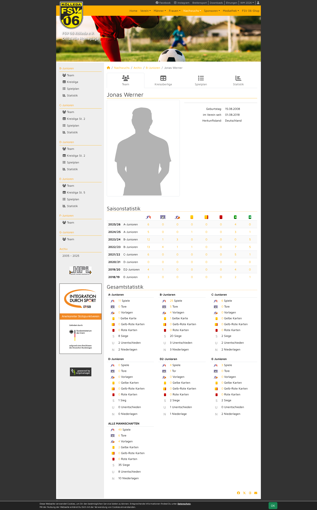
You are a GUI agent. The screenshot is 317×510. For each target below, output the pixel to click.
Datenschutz (184, 503)
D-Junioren (66, 142)
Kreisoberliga (163, 84)
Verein (144, 10)
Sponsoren (211, 10)
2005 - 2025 (70, 255)
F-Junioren (66, 215)
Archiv (63, 249)
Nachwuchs (191, 10)
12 (148, 239)
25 (171, 300)
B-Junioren (66, 68)
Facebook (165, 2)
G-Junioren (66, 232)
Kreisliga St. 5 (75, 192)
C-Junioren (66, 105)
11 (119, 300)
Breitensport (199, 2)
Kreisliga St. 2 (75, 118)
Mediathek (230, 10)
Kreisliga (72, 81)
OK (273, 505)
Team (70, 75)
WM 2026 (246, 2)
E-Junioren (66, 178)
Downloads (216, 2)
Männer (159, 10)
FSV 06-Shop (250, 10)
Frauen (173, 10)
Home (133, 10)
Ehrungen (231, 2)
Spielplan (72, 88)
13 (148, 246)
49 (120, 429)
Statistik (72, 95)
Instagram (183, 2)
